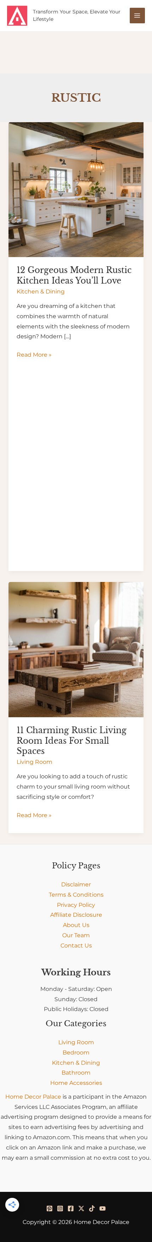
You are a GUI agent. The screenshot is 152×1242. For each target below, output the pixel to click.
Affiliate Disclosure (76, 914)
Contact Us (76, 945)
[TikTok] (92, 1208)
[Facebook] (71, 1208)
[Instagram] (60, 1208)
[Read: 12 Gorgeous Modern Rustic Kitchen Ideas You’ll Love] (76, 189)
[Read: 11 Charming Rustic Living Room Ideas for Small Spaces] (76, 649)
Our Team (76, 935)
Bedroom (76, 1052)
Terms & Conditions (76, 894)
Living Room (34, 762)
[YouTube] (102, 1208)
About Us (76, 925)
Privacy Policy (76, 905)
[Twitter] (81, 1208)
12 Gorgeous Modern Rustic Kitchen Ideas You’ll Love (74, 275)
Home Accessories (76, 1083)
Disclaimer (76, 884)
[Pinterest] (49, 1208)
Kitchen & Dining (41, 291)
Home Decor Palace (33, 1096)
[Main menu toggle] (137, 15)
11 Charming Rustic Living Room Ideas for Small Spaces (72, 740)
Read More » (34, 354)
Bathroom (76, 1072)
